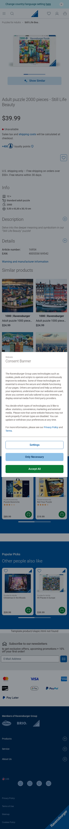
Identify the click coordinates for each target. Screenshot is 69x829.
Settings (35, 444)
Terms (9, 430)
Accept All (34, 468)
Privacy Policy (51, 427)
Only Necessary (34, 456)
